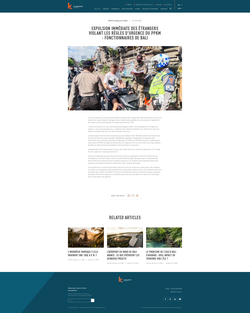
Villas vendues (176, 288)
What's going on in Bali (76, 260)
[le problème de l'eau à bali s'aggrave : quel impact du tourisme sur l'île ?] (164, 237)
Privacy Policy (176, 292)
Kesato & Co (101, 307)
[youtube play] (180, 299)
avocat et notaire (150, 9)
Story (137, 9)
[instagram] (170, 299)
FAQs (167, 288)
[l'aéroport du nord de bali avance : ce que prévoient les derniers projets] (125, 237)
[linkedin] (175, 299)
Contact (164, 9)
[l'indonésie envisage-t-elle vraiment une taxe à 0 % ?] (86, 237)
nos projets (127, 9)
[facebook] (165, 299)
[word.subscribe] (92, 300)
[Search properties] (170, 8)
